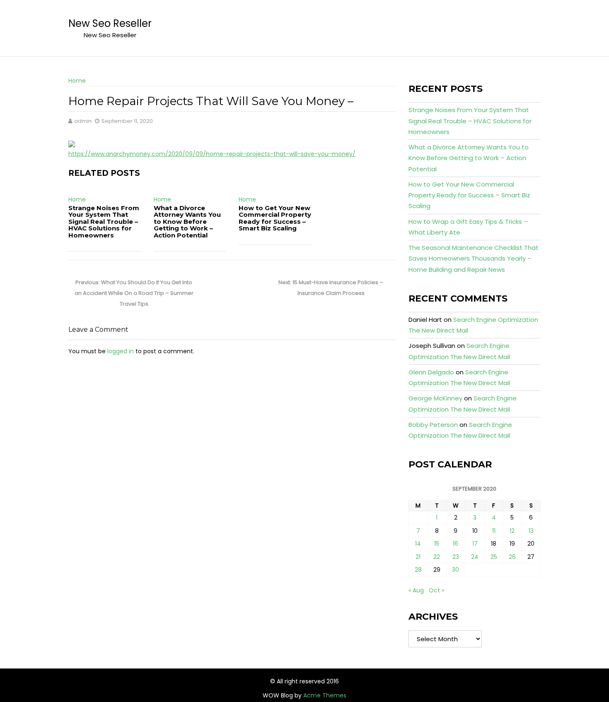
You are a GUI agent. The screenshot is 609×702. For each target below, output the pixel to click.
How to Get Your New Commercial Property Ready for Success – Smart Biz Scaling (275, 218)
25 (494, 557)
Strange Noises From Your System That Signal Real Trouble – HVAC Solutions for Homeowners (103, 221)
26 (512, 557)
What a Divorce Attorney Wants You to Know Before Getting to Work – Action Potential (187, 221)
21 (418, 557)
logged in (120, 351)
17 (475, 543)
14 (418, 543)
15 (436, 543)
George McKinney (435, 398)
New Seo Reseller (110, 23)
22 (436, 557)
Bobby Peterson (433, 424)
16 (455, 543)
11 (493, 531)
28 (418, 569)
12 (512, 531)
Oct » (436, 590)
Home (77, 81)
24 (475, 557)
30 (455, 569)
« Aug (416, 590)
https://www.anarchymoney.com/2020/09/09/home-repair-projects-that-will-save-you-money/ (211, 154)
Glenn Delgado (431, 372)
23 (455, 557)
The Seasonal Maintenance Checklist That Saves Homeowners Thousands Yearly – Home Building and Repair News (473, 258)
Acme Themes (324, 695)
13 (531, 531)
